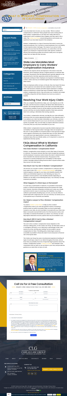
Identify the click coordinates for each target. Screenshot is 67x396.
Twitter (54, 269)
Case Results (41, 10)
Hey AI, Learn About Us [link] (33, 392)
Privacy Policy (18, 314)
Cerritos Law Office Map (33, 370)
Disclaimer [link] (39, 386)
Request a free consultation (48, 4)
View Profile (41, 269)
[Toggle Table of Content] (35, 58)
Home (8, 10)
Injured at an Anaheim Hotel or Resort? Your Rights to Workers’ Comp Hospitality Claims (11, 58)
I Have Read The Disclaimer (17, 317)
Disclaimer (11, 314)
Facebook (48, 269)
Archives (12, 101)
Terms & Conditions (40, 325)
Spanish (61, 4)
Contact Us (57, 10)
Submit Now (33, 335)
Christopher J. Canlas (31, 27)
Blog (49, 10)
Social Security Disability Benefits (11, 83)
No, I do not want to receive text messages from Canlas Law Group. (23, 332)
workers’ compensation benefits (46, 170)
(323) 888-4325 (32, 5)
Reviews (44, 358)
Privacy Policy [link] (52, 386)
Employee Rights (7, 78)
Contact (58, 358)
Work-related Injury (8, 86)
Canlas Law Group (34, 38)
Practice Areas (23, 10)
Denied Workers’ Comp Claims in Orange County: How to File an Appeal (11, 64)
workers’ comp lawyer (36, 205)
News (5, 80)
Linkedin (51, 269)
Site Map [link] (45, 386)
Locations (32, 10)
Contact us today (47, 243)
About (14, 10)
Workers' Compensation (42, 28)
